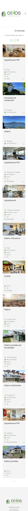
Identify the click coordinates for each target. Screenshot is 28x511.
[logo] (11, 13)
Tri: (5, 35)
